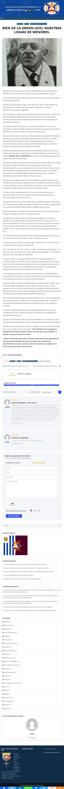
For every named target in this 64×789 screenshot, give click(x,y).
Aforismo (6, 621)
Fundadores (7, 647)
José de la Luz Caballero (10, 661)
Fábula (6, 636)
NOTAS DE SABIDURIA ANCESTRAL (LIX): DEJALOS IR (18, 366)
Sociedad (6, 705)
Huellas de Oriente (9, 658)
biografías (6, 629)
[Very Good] (41, 463)
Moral (5, 679)
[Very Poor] (33, 463)
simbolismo (7, 697)
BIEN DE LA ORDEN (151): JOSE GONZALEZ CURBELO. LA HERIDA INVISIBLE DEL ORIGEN (28, 571)
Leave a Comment (44, 361)
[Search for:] (32, 525)
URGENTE (6, 708)
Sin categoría (7, 701)
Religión (6, 694)
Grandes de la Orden (9, 650)
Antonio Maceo (8, 625)
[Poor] (36, 463)
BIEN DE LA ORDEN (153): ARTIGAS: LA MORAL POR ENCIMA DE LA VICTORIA (25, 564)
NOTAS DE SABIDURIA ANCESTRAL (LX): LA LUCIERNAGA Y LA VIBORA (47, 366)
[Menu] (1, 18)
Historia (20, 23)
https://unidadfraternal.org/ (52, 752)
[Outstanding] (44, 463)
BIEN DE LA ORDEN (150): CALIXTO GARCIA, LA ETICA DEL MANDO (22, 579)
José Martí (7, 668)
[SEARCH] (59, 525)
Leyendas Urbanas (9, 672)
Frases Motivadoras (9, 643)
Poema (6, 690)
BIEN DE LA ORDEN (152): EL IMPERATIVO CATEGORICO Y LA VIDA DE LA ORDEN (26, 568)
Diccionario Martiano (9, 632)
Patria (5, 687)
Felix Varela (7, 640)
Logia (27, 23)
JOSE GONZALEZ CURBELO (11, 665)
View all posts (32, 737)
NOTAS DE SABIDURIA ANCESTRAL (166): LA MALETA (18, 575)
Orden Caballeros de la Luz (39, 23)
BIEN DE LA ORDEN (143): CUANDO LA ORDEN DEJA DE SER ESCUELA (37, 610)
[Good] (39, 463)
